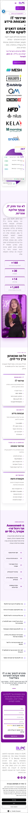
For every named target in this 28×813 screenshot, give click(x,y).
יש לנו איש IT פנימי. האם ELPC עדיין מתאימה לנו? (12, 622)
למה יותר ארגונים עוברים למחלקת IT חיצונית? (12, 651)
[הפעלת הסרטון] (14, 316)
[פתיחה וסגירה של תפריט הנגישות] (3, 11)
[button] (15, 3)
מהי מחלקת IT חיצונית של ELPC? (13, 604)
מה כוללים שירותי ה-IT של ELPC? (13, 615)
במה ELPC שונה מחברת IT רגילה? (13, 609)
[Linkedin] (21, 777)
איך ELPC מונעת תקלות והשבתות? (13, 629)
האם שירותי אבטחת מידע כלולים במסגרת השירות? (13, 635)
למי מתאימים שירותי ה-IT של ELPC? (15, 643)
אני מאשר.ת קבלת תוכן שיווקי (16, 731)
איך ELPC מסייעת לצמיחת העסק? (13, 658)
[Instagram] (18, 777)
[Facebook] (24, 777)
